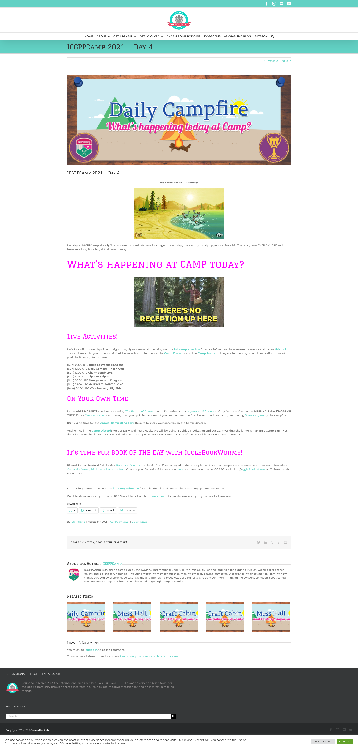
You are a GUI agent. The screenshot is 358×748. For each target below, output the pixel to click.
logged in (91, 649)
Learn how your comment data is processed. (150, 656)
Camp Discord (101, 430)
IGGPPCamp (78, 521)
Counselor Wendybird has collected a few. (95, 469)
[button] (272, 36)
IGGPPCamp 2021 (119, 521)
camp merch (158, 496)
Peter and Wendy (128, 465)
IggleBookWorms (253, 469)
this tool (280, 349)
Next (285, 60)
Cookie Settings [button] (323, 741)
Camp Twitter (207, 353)
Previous (272, 60)
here (180, 469)
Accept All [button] (345, 741)
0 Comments (139, 521)
